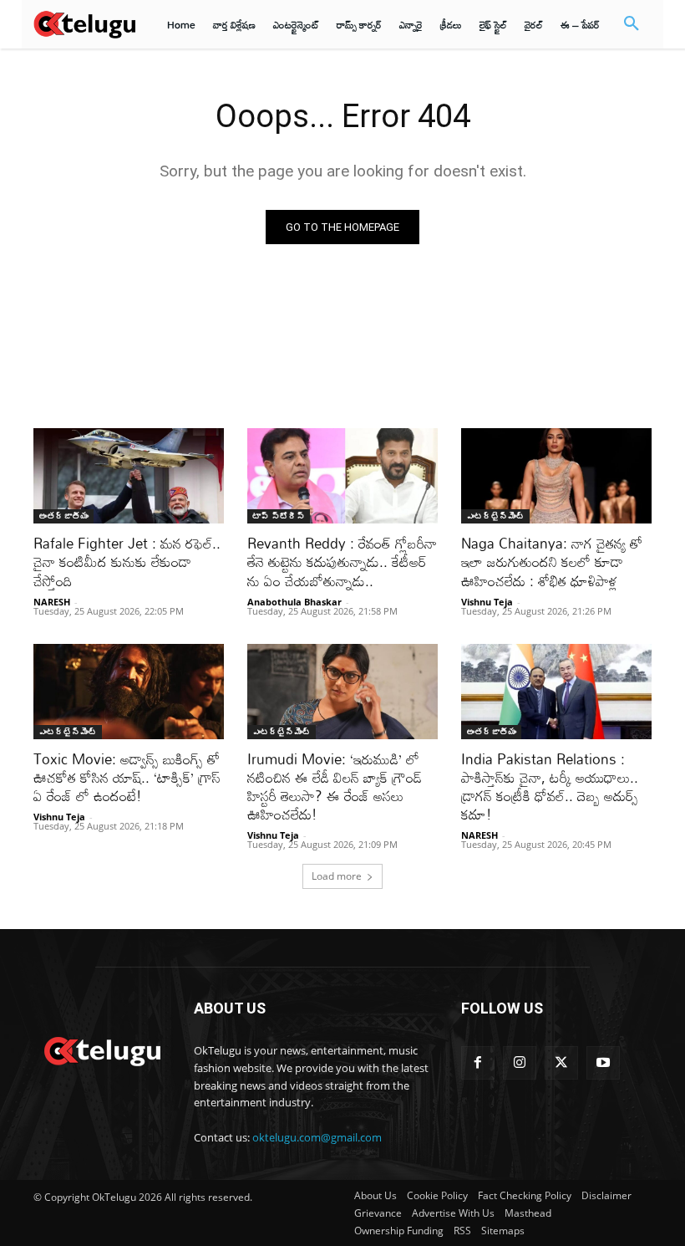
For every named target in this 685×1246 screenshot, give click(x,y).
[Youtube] (603, 1063)
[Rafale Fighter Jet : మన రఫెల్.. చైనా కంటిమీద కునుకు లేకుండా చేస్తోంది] (128, 475)
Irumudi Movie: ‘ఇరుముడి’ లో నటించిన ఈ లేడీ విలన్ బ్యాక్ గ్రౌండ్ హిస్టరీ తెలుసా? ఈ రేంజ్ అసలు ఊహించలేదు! (334, 786)
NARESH (51, 601)
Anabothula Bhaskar (294, 601)
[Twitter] (561, 1063)
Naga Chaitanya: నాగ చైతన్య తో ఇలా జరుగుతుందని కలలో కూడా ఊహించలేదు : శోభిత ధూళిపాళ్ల (551, 561)
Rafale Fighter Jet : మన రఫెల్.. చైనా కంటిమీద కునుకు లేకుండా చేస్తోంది (127, 561)
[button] (631, 24)
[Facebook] (478, 1063)
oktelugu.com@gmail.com (317, 1137)
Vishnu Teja (487, 601)
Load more (337, 876)
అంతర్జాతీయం (63, 516)
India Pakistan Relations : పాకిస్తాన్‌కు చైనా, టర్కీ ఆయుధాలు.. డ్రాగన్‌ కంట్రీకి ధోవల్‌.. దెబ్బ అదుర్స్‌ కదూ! (549, 786)
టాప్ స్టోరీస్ (278, 516)
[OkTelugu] (84, 23)
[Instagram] (519, 1063)
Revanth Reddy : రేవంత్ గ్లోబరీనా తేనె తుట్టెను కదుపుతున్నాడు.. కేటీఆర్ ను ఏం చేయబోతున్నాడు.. (342, 561)
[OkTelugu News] (101, 1049)
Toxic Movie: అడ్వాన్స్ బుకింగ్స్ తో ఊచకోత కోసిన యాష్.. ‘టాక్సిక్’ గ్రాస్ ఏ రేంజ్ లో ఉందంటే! (127, 777)
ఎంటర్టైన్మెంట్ (495, 516)
